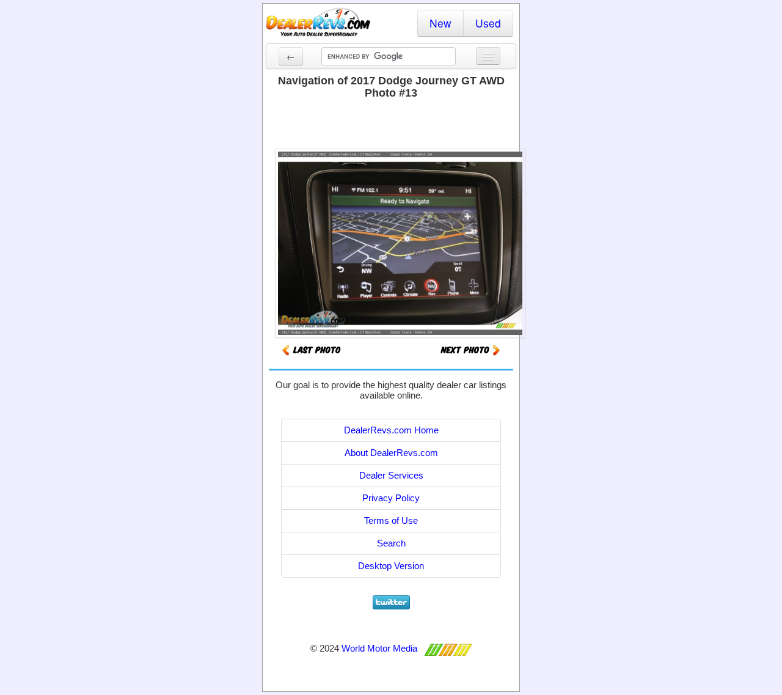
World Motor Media (379, 648)
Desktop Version (391, 566)
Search (391, 543)
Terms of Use (391, 520)
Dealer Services (391, 475)
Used (488, 23)
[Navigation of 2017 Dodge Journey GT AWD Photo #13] (470, 349)
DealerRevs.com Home (391, 430)
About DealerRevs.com (391, 452)
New (440, 23)
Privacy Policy (391, 498)
